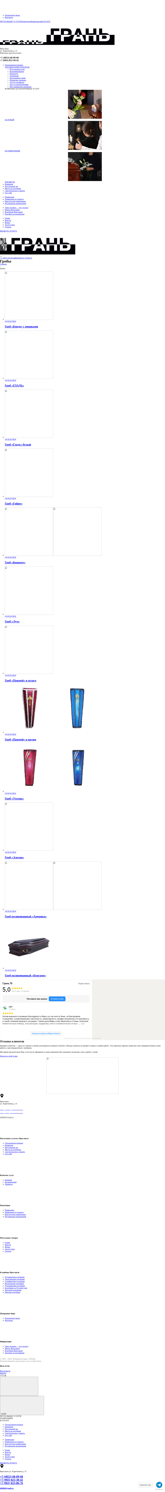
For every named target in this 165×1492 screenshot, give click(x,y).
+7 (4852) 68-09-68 (11, 1476)
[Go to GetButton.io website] (159, 1489)
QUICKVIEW (10, 321)
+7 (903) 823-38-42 (11, 1479)
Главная (3, 264)
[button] (17, 67)
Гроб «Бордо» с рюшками (21, 326)
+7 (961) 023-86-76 (11, 1483)
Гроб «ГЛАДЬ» (14, 385)
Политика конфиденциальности (55, 1361)
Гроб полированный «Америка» (26, 916)
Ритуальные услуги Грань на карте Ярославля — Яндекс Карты (82, 1038)
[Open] (1, 256)
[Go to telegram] (159, 1485)
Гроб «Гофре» (13, 503)
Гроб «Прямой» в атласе (20, 680)
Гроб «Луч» (12, 621)
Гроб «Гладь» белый (18, 444)
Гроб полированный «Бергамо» (25, 975)
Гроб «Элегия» (14, 857)
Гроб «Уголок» (14, 798)
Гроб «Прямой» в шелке (20, 739)
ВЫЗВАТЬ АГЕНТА (23, 258)
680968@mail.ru (7, 1117)
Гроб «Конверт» (15, 562)
